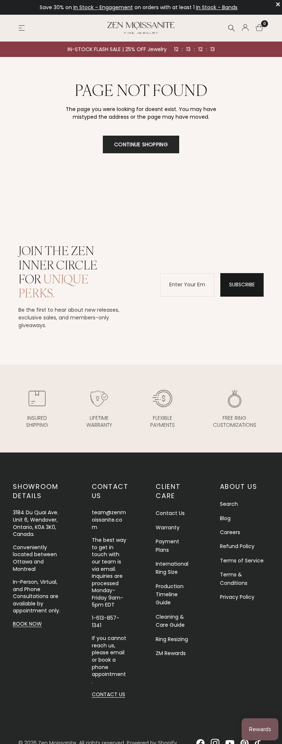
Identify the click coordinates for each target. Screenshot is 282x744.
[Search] (231, 28)
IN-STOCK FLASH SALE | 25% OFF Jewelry (117, 49)
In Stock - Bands (217, 7)
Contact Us (170, 513)
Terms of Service (242, 560)
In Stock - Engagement (103, 7)
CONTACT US (108, 694)
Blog (225, 518)
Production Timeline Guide (170, 595)
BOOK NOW (27, 623)
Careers (230, 532)
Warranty (168, 527)
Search (229, 504)
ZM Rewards (171, 653)
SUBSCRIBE (242, 284)
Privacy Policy (237, 597)
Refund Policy (237, 546)
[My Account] (245, 28)
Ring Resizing (172, 639)
